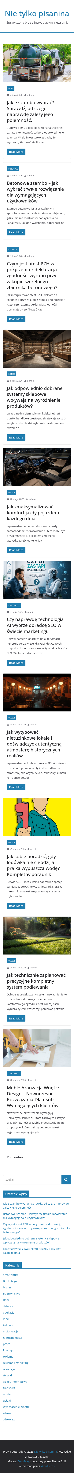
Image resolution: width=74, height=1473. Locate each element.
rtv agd (7, 1375)
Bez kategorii (11, 1281)
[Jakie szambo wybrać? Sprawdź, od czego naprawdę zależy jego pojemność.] (37, 63)
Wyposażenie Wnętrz (16, 1407)
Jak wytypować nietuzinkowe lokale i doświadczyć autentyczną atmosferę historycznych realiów (34, 744)
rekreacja (9, 1369)
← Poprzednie (13, 1157)
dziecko (8, 1306)
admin (30, 95)
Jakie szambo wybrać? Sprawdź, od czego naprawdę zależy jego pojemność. (30, 111)
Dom (10, 88)
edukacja (8, 1312)
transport (9, 1388)
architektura (11, 1275)
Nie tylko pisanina (37, 13)
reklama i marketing (15, 1363)
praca (6, 1344)
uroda (7, 1394)
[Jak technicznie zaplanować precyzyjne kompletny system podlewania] (37, 936)
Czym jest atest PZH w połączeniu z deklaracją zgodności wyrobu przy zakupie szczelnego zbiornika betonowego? (32, 275)
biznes (11, 374)
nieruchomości (12, 1337)
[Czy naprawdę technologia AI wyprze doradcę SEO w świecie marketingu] (37, 580)
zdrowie (8, 1413)
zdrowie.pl (14, 605)
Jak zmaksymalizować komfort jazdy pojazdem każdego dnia (33, 512)
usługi (11, 492)
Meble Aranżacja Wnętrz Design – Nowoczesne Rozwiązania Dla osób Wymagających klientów (33, 1096)
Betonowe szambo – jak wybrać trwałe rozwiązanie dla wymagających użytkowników (35, 192)
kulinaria (8, 1325)
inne (6, 1319)
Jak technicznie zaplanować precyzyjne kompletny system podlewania (36, 981)
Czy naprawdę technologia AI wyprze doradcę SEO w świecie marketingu (35, 625)
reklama (8, 1356)
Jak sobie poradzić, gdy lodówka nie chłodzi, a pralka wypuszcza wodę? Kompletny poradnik (33, 865)
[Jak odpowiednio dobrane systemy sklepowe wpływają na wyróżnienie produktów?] (37, 349)
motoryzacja (10, 1331)
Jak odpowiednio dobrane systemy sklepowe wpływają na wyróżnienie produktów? (35, 397)
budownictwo (11, 1293)
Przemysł (13, 168)
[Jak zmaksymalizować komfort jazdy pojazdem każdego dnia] (37, 467)
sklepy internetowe (15, 1381)
